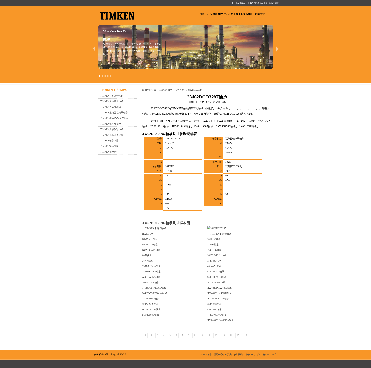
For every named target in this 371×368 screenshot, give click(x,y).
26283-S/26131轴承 (216, 255)
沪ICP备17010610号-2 (268, 354)
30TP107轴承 (213, 239)
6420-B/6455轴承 (215, 271)
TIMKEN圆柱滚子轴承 (111, 101)
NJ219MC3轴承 (150, 239)
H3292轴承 (147, 233)
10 (201, 335)
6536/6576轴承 (214, 309)
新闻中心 (260, 14)
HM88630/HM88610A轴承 (220, 320)
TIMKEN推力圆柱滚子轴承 (114, 112)
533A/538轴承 (214, 304)
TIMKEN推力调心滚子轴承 (114, 118)
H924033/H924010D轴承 (219, 293)
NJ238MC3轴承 (150, 244)
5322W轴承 (213, 244)
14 (231, 335)
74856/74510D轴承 (216, 315)
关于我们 (235, 14)
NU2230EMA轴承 (151, 250)
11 (209, 335)
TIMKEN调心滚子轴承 (111, 135)
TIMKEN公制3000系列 (111, 95)
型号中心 (223, 14)
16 (245, 335)
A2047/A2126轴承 (151, 277)
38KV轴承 (147, 260)
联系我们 (248, 14)
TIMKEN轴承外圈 (109, 146)
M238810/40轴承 (150, 315)
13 (223, 335)
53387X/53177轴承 (151, 266)
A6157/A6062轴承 (216, 282)
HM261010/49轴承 (151, 309)
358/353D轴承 (214, 260)
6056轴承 (146, 255)
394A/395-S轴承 (150, 304)
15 (238, 335)
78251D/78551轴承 (151, 271)
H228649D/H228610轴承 (219, 288)
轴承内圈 (179, 89)
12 (216, 335)
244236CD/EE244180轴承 (154, 293)
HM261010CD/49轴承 (218, 298)
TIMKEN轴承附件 (109, 151)
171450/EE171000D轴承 (154, 288)
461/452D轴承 (214, 266)
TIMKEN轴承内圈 (109, 140)
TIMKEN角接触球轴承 (111, 129)
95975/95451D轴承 (216, 277)
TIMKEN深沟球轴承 (110, 123)
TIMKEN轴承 (208, 14)
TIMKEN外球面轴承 (110, 107)
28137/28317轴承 (150, 298)
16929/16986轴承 (150, 282)
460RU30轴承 (214, 250)
